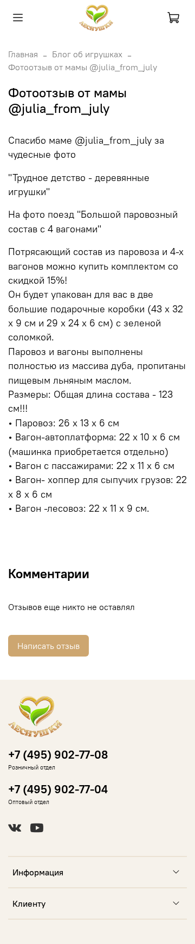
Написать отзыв (48, 645)
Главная (23, 54)
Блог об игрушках (87, 54)
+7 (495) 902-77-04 (58, 789)
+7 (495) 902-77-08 (58, 754)
